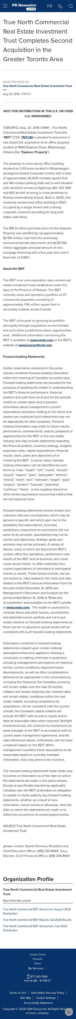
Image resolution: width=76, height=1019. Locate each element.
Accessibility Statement (38, 1003)
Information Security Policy (47, 993)
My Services (36, 968)
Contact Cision (38, 954)
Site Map (25, 998)
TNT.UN (27, 137)
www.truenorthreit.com (35, 345)
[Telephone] (60, 6)
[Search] (71, 6)
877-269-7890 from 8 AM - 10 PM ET (37, 979)
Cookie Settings (46, 998)
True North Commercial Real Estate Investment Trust (37, 892)
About (37, 963)
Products (37, 959)
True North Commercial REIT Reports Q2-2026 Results (37, 920)
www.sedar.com (41, 340)
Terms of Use (18, 993)
